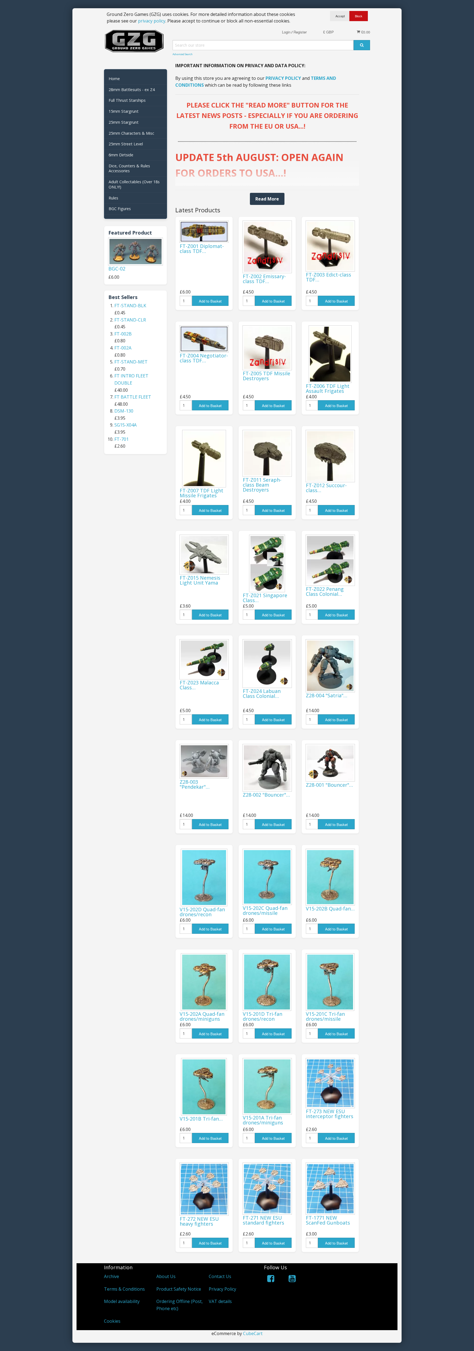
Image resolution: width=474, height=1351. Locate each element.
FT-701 (121, 439)
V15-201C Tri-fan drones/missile (325, 1016)
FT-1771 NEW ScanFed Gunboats (328, 1220)
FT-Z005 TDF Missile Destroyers (266, 376)
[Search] (362, 45)
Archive (111, 1276)
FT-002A (122, 348)
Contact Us (220, 1276)
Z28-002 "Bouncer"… (266, 794)
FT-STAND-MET (131, 362)
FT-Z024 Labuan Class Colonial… (262, 693)
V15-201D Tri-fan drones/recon (262, 1016)
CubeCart (253, 1333)
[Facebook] (271, 1279)
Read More (267, 199)
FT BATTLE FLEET (132, 397)
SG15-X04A (125, 425)
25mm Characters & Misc (131, 133)
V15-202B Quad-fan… (330, 908)
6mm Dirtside (121, 154)
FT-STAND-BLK (130, 306)
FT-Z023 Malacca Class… (199, 685)
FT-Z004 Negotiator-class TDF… (204, 358)
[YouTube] (292, 1279)
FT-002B (123, 334)
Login (286, 32)
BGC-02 (116, 268)
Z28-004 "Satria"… (326, 695)
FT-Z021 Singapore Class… (265, 597)
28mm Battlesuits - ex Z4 (132, 89)
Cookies (112, 1321)
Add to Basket (210, 301)
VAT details (220, 1301)
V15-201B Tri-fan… (201, 1118)
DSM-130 (123, 411)
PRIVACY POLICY (283, 78)
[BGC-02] (135, 251)
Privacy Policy (222, 1289)
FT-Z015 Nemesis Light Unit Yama (200, 580)
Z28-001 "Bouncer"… (329, 785)
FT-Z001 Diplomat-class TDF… (202, 248)
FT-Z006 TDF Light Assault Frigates (327, 388)
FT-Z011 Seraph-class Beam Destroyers (262, 484)
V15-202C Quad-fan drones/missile (265, 910)
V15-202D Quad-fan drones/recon (202, 912)
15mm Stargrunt (124, 111)
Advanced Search (183, 54)
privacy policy (151, 21)
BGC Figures (120, 208)
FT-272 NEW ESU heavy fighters (199, 1221)
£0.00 (365, 32)
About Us (166, 1276)
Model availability (122, 1301)
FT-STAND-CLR (130, 320)
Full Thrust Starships (127, 100)
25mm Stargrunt (124, 122)
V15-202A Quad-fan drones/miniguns (202, 1016)
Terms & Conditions (124, 1289)
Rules (113, 198)
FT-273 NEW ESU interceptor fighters (329, 1113)
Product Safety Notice (178, 1289)
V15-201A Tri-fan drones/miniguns (263, 1120)
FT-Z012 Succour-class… (326, 487)
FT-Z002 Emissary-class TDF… (264, 278)
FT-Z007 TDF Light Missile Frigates (201, 493)
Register (300, 32)
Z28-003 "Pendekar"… (195, 784)
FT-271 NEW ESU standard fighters (263, 1220)
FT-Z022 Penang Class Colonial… (325, 591)
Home (114, 78)
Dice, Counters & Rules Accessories (129, 168)
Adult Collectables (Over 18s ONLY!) (134, 184)
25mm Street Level (126, 143)
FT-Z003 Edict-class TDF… (328, 277)
